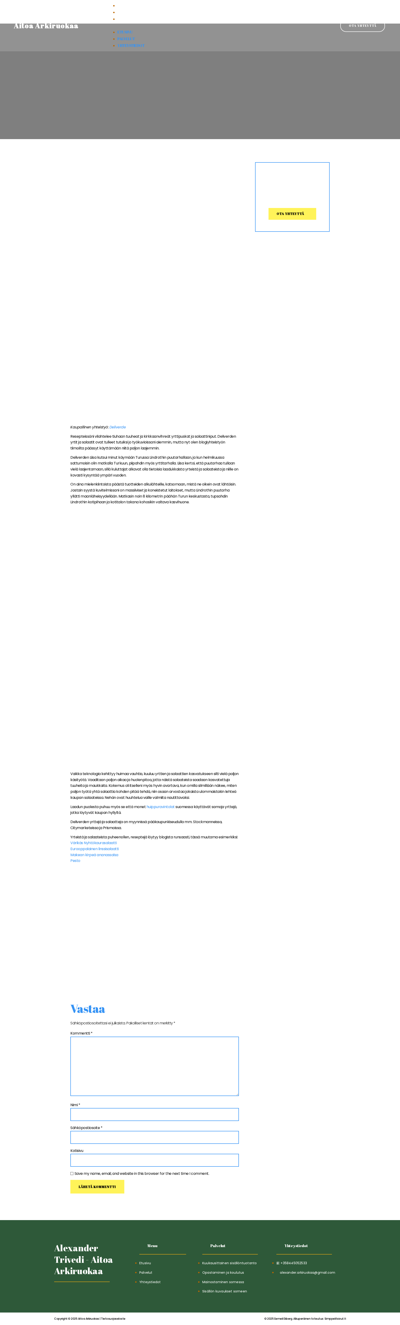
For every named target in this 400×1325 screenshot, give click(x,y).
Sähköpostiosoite (86, 1127)
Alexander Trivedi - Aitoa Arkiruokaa (83, 1259)
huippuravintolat (161, 806)
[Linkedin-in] (70, 1293)
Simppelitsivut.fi (305, 1319)
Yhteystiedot (130, 18)
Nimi (75, 1105)
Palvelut (126, 12)
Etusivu (125, 5)
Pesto (75, 860)
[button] (200, 25)
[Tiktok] (58, 1293)
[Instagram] (81, 1293)
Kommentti (81, 1033)
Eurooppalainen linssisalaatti (94, 849)
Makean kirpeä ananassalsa (94, 855)
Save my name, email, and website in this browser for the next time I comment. (142, 1173)
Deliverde (117, 427)
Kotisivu (76, 1150)
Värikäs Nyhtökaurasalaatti (93, 843)
